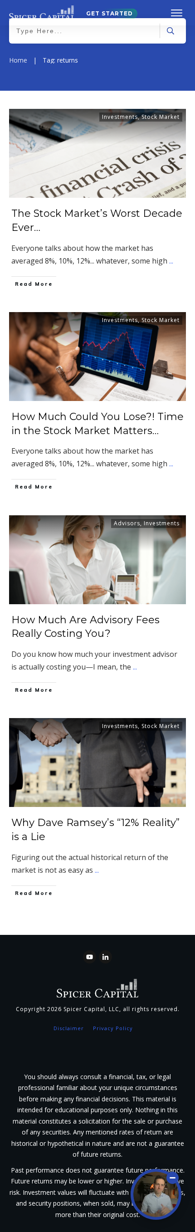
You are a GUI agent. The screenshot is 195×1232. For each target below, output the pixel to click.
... (171, 261)
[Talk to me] (156, 1194)
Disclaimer (69, 1028)
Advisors (127, 523)
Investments (120, 117)
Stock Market (160, 117)
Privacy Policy (113, 1028)
